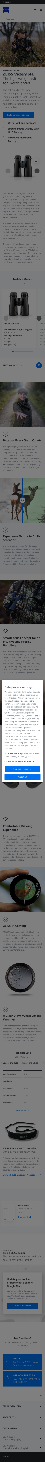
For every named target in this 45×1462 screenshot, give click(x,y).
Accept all (22, 777)
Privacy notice (14, 753)
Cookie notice (10, 761)
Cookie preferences (22, 769)
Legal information (26, 761)
